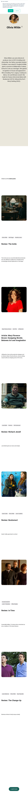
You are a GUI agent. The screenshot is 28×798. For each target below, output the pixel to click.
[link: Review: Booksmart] (14, 496)
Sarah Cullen (5, 513)
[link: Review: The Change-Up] (14, 676)
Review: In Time (8, 610)
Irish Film (15, 329)
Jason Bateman (5, 694)
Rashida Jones (18, 237)
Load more (14, 789)
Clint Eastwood (17, 425)
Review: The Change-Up (11, 700)
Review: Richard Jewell (11, 432)
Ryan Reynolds (20, 694)
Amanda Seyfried (6, 601)
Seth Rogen (11, 237)
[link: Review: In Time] (14, 584)
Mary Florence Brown (6, 329)
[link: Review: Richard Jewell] (14, 408)
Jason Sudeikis (19, 513)
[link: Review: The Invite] (14, 220)
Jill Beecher (20, 329)
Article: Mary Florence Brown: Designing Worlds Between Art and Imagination (13, 337)
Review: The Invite (9, 244)
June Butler (4, 425)
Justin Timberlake (6, 604)
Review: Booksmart (9, 520)
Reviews (10, 425)
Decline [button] (17, 10)
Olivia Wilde (4, 237)
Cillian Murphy (14, 604)
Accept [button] (10, 10)
